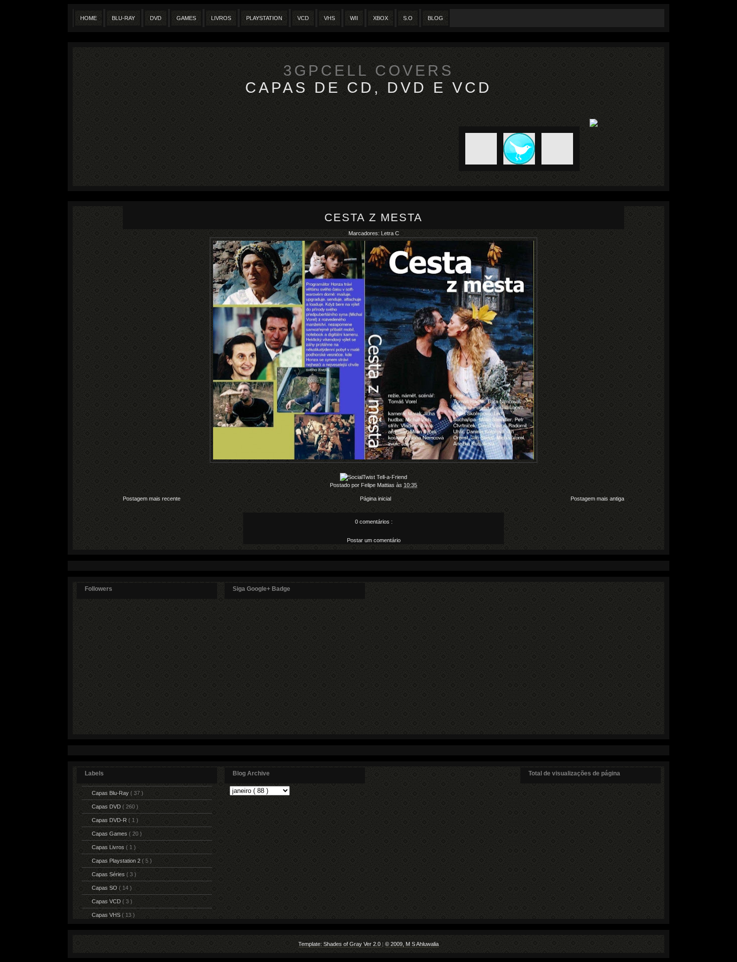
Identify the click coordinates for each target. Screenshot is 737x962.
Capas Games (110, 834)
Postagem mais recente (151, 499)
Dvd (155, 18)
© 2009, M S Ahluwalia (412, 944)
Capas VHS (107, 915)
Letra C (390, 233)
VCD (303, 18)
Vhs (329, 18)
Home (88, 18)
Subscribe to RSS (478, 148)
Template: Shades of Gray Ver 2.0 (340, 944)
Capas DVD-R (110, 820)
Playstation (264, 18)
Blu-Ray (123, 18)
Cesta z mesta (373, 217)
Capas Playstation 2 (117, 861)
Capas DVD (107, 807)
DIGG (557, 148)
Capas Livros (109, 847)
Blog (435, 18)
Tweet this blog (516, 148)
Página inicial (375, 499)
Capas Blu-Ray (111, 793)
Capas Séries (109, 874)
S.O (408, 18)
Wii (354, 18)
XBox (380, 18)
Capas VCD (107, 901)
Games (186, 18)
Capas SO (105, 888)
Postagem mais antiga (597, 499)
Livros (221, 18)
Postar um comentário (374, 540)
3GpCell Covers (368, 70)
